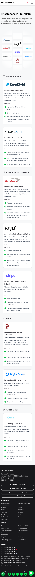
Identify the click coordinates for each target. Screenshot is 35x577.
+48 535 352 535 (8, 551)
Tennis (19, 514)
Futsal (3, 510)
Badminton (21, 517)
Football (20, 507)
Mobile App (21, 537)
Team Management (6, 530)
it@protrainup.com (13, 560)
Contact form (21, 566)
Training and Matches (23, 526)
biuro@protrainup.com (18, 556)
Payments (4, 526)
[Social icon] (9, 574)
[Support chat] (31, 573)
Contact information (6, 566)
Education (20, 533)
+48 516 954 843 (8, 549)
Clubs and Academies (24, 503)
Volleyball (4, 512)
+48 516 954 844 (8, 547)
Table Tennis (4, 517)
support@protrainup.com (16, 558)
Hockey (3, 514)
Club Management (23, 530)
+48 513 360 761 (8, 553)
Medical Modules (22, 528)
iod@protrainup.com (14, 562)
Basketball (21, 510)
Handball (20, 512)
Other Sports (4, 519)
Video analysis (22, 539)
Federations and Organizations (5, 504)
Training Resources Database (6, 540)
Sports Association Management (6, 533)
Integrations (4, 537)
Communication (5, 528)
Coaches (3, 507)
